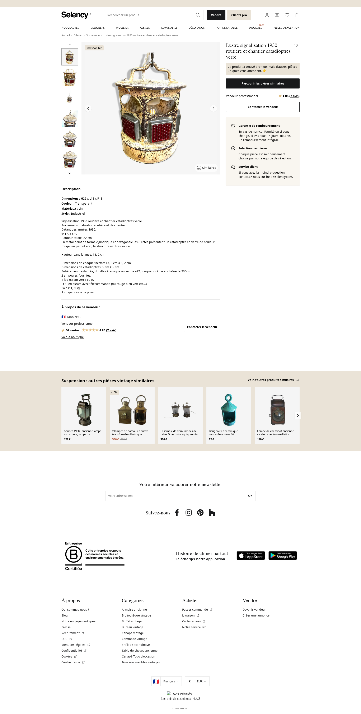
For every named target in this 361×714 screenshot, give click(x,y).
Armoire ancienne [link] (134, 609)
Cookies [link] (69, 656)
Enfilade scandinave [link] (136, 645)
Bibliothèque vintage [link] (136, 615)
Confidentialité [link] (74, 650)
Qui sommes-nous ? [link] (75, 609)
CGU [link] (66, 639)
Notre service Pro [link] (194, 627)
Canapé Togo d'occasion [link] (138, 656)
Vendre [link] (216, 15)
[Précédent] (69, 44)
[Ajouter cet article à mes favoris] (296, 45)
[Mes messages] (277, 15)
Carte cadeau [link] (194, 621)
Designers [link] (97, 27)
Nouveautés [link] (70, 27)
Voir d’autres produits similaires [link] (271, 380)
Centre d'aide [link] (73, 662)
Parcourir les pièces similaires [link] (263, 83)
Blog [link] (64, 615)
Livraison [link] (191, 615)
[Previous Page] (88, 108)
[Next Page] (213, 108)
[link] (76, 15)
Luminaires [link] (169, 27)
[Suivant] (69, 173)
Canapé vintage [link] (133, 633)
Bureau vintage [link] (132, 627)
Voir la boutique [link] (72, 337)
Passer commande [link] (197, 609)
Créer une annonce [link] (256, 615)
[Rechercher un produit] (198, 15)
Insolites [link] (255, 26)
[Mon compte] (266, 15)
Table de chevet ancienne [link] (140, 650)
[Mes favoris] (287, 15)
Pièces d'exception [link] (286, 27)
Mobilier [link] (122, 27)
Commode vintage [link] (134, 639)
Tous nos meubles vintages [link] (141, 662)
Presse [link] (66, 627)
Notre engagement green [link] (79, 621)
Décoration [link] (197, 27)
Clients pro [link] (239, 15)
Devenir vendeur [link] (254, 609)
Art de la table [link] (227, 27)
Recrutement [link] (73, 633)
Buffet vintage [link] (132, 621)
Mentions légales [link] (75, 645)
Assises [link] (145, 27)
